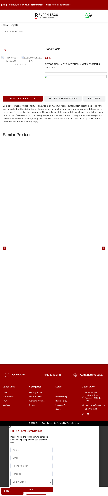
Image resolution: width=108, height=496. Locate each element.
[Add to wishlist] (4, 50)
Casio (56, 48)
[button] (15, 64)
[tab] (23, 99)
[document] (54, 461)
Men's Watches (70, 64)
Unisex (84, 64)
